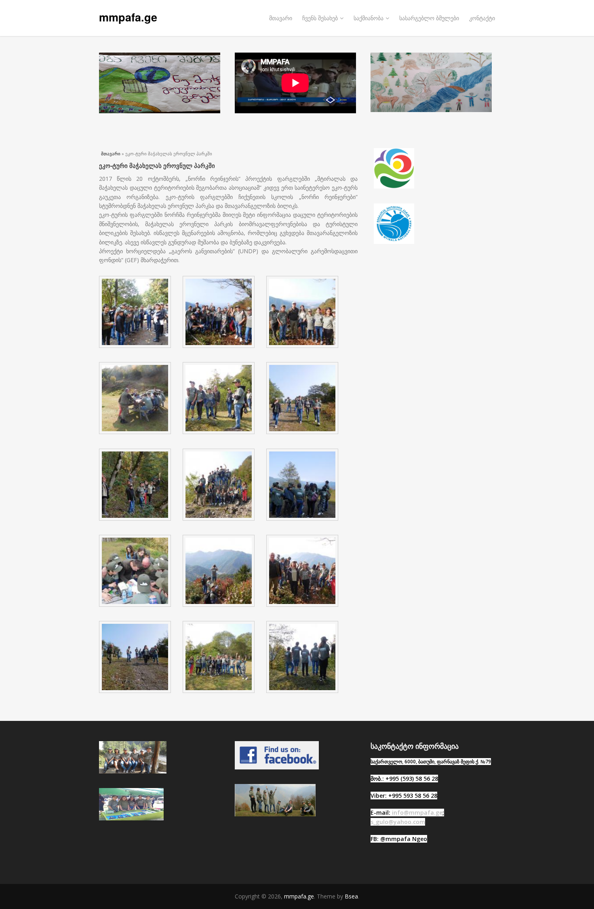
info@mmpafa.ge (417, 812)
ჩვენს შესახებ (320, 18)
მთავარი (280, 18)
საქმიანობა (368, 18)
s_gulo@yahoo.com (398, 822)
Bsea (351, 896)
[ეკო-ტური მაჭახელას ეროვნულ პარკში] (138, 348)
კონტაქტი (482, 18)
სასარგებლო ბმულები (429, 18)
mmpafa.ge (128, 17)
